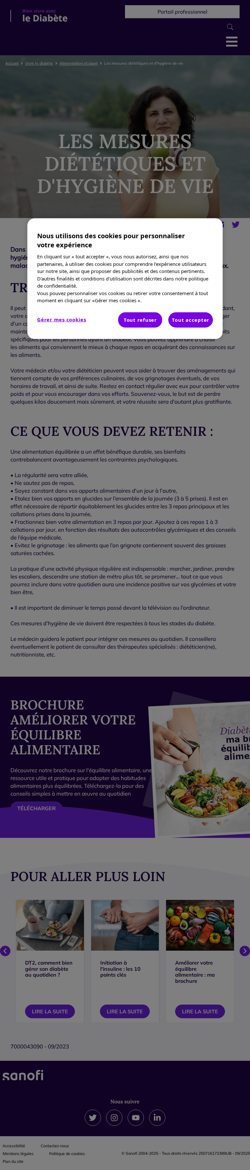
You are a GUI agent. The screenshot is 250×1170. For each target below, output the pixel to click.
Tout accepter (190, 319)
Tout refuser (140, 319)
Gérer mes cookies (61, 319)
